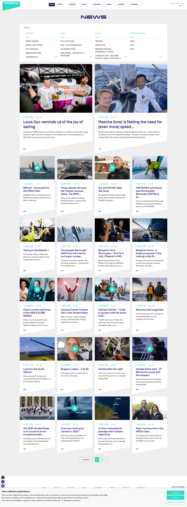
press (182, 3)
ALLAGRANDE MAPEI (68, 49)
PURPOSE (121, 4)
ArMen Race (100, 45)
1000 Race (99, 41)
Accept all (175, 493)
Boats (84, 4)
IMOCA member (174, 3)
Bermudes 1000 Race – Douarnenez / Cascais (104, 50)
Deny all (175, 497)
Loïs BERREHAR (31, 57)
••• (24, 149)
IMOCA (109, 4)
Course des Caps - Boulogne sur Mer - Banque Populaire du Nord (108, 58)
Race (132, 49)
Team (132, 45)
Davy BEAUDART (32, 49)
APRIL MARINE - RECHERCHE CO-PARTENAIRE (72, 54)
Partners (134, 4)
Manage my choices (176, 502)
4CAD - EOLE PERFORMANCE (71, 45)
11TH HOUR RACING (67, 41)
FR (183, 5)
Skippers (72, 4)
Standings (96, 4)
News (52, 4)
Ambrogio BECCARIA (33, 53)
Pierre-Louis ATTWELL (34, 45)
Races (60, 4)
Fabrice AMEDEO (32, 41)
